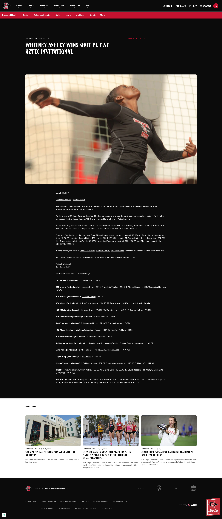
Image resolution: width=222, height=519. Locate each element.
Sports (19, 6)
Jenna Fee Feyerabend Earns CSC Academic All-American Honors (168, 454)
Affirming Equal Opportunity (85, 508)
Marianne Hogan (148, 241)
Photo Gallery (79, 199)
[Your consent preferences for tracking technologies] (4, 515)
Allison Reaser (102, 235)
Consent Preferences (48, 501)
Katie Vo (105, 379)
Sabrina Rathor (136, 310)
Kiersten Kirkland (78, 238)
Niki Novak (137, 303)
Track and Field (31, 38)
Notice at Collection (119, 501)
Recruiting (59, 6)
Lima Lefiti (141, 363)
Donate (92, 15)
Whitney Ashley (81, 206)
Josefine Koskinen (106, 241)
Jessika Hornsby (87, 251)
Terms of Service (47, 508)
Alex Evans (60, 241)
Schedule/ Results (42, 15)
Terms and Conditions (68, 501)
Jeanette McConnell (126, 238)
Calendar (207, 6)
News (68, 15)
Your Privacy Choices (100, 501)
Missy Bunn (89, 310)
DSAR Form (84, 501)
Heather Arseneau (72, 382)
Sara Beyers (67, 225)
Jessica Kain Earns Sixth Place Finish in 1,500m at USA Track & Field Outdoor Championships (107, 455)
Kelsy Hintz (146, 235)
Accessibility (107, 508)
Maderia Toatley (103, 251)
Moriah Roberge (155, 379)
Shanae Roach (117, 251)
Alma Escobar (116, 323)
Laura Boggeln (134, 370)
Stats (58, 15)
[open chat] (213, 507)
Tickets (31, 6)
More (102, 15)
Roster (25, 15)
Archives (80, 15)
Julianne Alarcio (113, 350)
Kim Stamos (125, 382)
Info (87, 6)
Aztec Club (75, 6)
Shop (193, 7)
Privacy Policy (30, 501)
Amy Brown (115, 303)
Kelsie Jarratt (128, 379)
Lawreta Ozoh (77, 228)
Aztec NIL (44, 6)
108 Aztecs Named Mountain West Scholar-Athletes (51, 454)
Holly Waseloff (100, 382)
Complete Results (63, 199)
